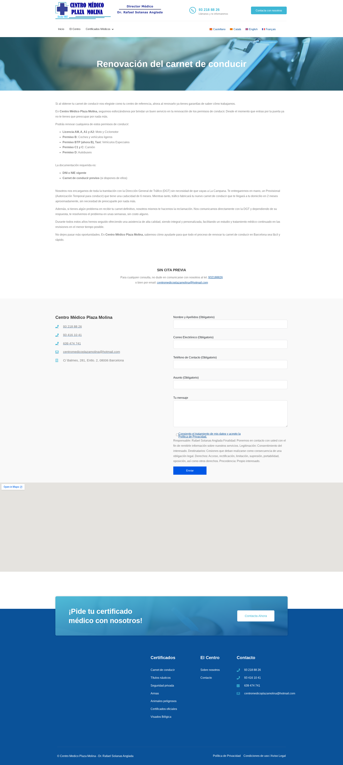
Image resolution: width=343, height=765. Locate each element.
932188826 (215, 277)
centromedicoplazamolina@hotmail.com (182, 282)
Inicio (61, 28)
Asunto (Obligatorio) (186, 377)
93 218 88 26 (209, 10)
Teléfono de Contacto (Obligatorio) (195, 357)
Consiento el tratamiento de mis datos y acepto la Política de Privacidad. (209, 435)
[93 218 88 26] (192, 10)
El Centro (74, 28)
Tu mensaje (180, 397)
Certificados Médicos (98, 28)
